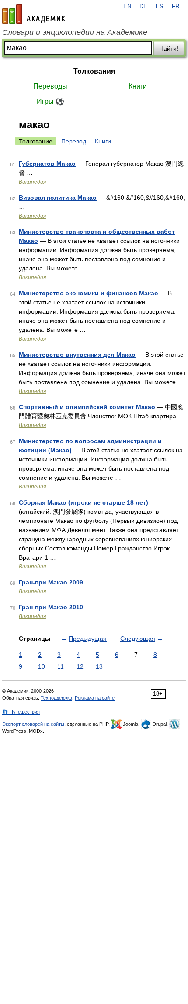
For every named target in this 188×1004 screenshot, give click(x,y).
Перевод (73, 141)
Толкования (94, 71)
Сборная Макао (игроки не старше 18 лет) (83, 502)
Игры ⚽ (50, 101)
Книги (138, 86)
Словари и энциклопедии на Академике (74, 32)
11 (60, 666)
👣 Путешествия (21, 711)
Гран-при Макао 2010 (51, 607)
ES (160, 6)
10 (41, 666)
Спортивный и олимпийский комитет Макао (87, 406)
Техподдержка (56, 697)
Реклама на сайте (95, 697)
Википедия (32, 182)
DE (143, 6)
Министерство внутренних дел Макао (77, 354)
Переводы (50, 86)
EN (127, 6)
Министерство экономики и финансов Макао (88, 293)
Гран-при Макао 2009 (51, 582)
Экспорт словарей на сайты (33, 724)
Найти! (168, 48)
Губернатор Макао (47, 163)
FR (175, 6)
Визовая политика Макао (58, 197)
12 (80, 666)
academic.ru (33, 14)
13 (99, 666)
